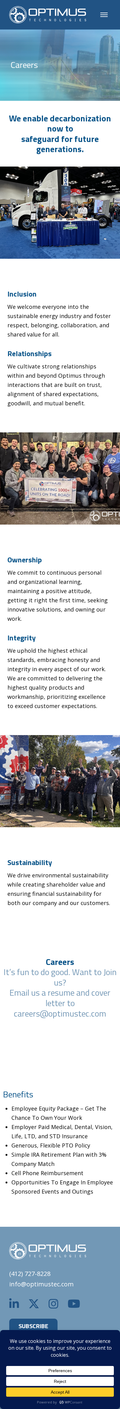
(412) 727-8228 (29, 1273)
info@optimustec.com (41, 1284)
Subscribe (33, 1326)
